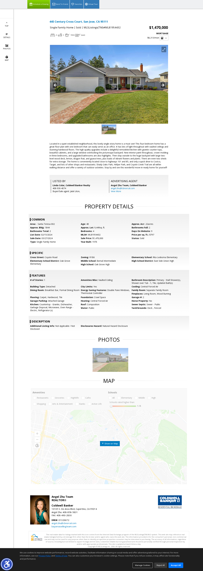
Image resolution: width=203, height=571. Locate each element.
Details (6, 37)
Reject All (161, 565)
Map (7, 60)
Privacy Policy (45, 555)
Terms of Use (61, 555)
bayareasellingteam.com (64, 526)
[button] (6, 564)
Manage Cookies (142, 565)
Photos (6, 48)
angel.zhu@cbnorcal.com (123, 188)
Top (6, 26)
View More (116, 191)
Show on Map (111, 443)
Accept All (176, 565)
